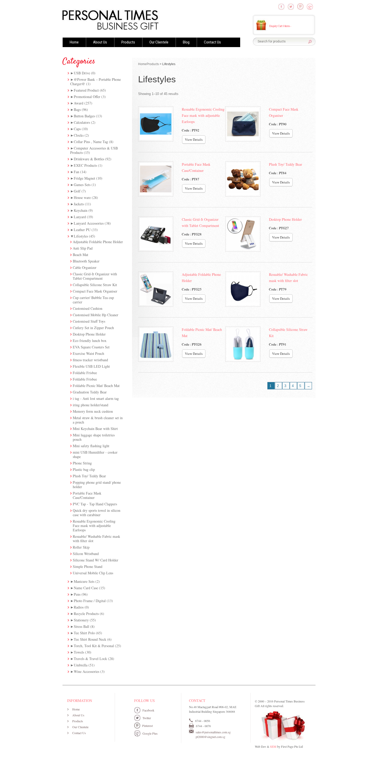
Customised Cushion (87, 308)
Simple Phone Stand (87, 566)
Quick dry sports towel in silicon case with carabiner (96, 512)
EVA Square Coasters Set (91, 347)
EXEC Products (85, 165)
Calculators (82, 122)
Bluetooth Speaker (86, 261)
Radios (79, 607)
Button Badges (84, 115)
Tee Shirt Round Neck (90, 639)
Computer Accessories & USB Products (94, 150)
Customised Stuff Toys (89, 321)
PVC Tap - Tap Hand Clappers (95, 503)
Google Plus (150, 733)
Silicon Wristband (86, 553)
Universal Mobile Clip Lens (93, 572)
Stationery (81, 620)
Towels (79, 652)
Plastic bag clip (84, 469)
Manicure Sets (84, 581)
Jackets (79, 203)
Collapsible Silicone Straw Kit (95, 284)
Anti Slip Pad (83, 248)
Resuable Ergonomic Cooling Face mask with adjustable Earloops (94, 525)
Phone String (82, 463)
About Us (100, 42)
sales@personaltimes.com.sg (213, 732)
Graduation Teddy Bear (90, 392)
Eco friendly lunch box (89, 340)
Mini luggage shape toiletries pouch (94, 437)
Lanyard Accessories (89, 223)
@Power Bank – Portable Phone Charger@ (95, 81)
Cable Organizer (84, 267)
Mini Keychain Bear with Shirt (95, 428)
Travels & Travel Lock (90, 658)
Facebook (148, 710)
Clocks (79, 135)
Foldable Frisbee (85, 372)
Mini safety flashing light (91, 445)
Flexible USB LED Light (91, 366)
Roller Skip (81, 547)
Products (128, 42)
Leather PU (82, 229)
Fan (76, 171)
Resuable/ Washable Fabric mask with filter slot (96, 538)
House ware (82, 197)
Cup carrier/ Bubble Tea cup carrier (93, 299)
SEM (273, 746)
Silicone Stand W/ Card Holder (95, 560)
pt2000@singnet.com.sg (210, 737)
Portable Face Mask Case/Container (87, 495)
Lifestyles (81, 236)
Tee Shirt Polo (84, 632)
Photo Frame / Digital (90, 600)
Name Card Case (86, 587)
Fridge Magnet (84, 178)
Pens (77, 594)
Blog (186, 42)
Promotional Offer (87, 96)
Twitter (146, 718)
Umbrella (80, 665)
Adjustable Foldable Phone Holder (98, 241)
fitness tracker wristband (90, 359)
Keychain (80, 210)
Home (74, 42)
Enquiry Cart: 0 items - (280, 26)
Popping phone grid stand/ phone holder (97, 484)
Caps (77, 128)
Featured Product (86, 90)
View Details (194, 139)
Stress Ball (81, 626)
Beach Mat (80, 254)
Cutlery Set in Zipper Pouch (93, 327)
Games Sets (82, 184)
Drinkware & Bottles (89, 158)
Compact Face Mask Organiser (95, 291)
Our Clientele (158, 42)
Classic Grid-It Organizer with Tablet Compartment (95, 276)
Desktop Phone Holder (89, 334)
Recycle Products (86, 613)
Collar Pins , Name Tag (91, 141)
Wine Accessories (86, 671)
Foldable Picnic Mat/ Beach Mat (96, 385)
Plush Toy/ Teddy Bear (89, 475)
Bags (77, 109)
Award (78, 103)
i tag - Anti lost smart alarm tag (96, 398)
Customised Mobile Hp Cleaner (95, 314)
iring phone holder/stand (90, 404)
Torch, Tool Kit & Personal (94, 645)
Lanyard (80, 216)
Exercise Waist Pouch (88, 353)
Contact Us (212, 42)
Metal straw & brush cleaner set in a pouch (98, 420)
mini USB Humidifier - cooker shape (95, 454)
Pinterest (147, 726)
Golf (77, 191)
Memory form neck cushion (93, 411)
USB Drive (82, 73)
